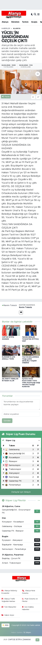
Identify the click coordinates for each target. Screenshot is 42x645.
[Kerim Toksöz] (9, 305)
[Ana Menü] (38, 14)
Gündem (15, 22)
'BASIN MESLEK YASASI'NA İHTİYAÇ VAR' (30, 339)
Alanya (5, 22)
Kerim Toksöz (25, 307)
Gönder (7, 421)
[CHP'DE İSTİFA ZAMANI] (11, 330)
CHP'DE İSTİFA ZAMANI (19, 640)
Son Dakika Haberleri (28, 608)
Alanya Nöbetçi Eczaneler (9, 592)
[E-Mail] (21, 312)
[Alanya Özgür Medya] (14, 14)
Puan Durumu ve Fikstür (30, 600)
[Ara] (35, 14)
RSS (6, 625)
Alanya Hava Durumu (28, 592)
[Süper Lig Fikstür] (39, 500)
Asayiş (34, 22)
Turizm (25, 22)
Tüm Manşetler (10, 607)
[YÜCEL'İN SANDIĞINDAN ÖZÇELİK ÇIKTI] (21, 82)
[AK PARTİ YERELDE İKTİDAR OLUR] (11, 372)
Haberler (6, 28)
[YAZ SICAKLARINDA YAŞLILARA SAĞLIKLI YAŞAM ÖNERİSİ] (31, 350)
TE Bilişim (27, 632)
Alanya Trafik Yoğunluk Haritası (8, 600)
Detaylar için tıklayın (21, 492)
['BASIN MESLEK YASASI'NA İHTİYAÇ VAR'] (31, 330)
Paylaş (7, 96)
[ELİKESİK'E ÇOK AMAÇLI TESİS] (11, 350)
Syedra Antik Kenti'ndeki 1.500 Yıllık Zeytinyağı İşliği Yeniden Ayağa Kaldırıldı (31, 382)
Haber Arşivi (9, 615)
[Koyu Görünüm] (32, 14)
